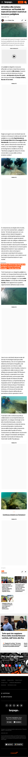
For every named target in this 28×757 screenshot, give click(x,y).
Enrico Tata (11, 20)
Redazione (3, 685)
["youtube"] (9, 665)
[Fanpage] (14, 710)
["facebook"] (16, 665)
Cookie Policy (4, 682)
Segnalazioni (10, 680)
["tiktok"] (2, 665)
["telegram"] (20, 665)
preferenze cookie (12, 685)
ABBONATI (20, 2)
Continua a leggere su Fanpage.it (14, 515)
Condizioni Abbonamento (15, 682)
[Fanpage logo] (8, 2)
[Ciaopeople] (14, 753)
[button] (25, 20)
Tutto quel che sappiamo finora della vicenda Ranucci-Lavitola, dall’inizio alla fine (14, 635)
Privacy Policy (18, 680)
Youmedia (3, 680)
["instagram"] (6, 665)
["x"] (13, 665)
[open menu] (1, 2)
